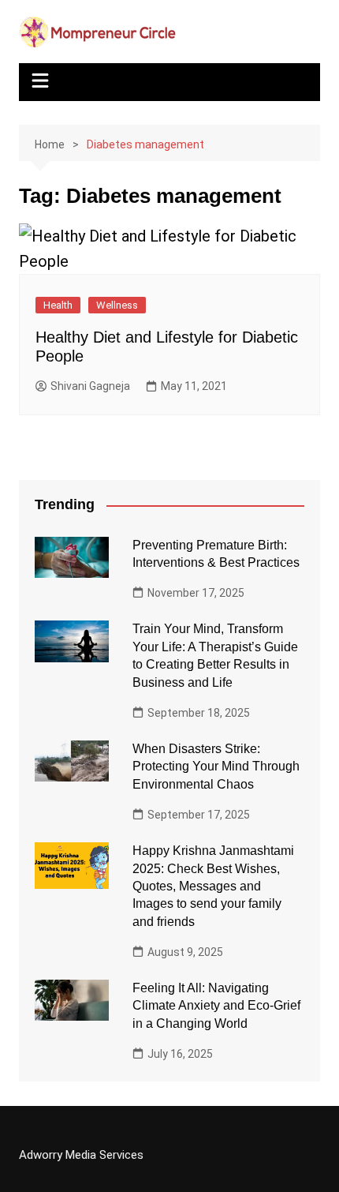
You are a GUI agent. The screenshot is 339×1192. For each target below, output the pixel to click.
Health (58, 305)
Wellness (117, 305)
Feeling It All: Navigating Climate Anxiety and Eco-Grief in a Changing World (216, 1005)
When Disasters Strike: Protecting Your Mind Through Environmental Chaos (216, 766)
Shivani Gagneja (90, 386)
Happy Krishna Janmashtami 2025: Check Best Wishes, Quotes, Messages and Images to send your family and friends (213, 886)
